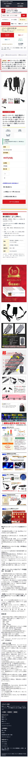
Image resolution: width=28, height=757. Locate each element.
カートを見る (14, 19)
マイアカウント (5, 19)
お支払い (3, 732)
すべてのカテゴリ (5, 23)
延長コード (7, 39)
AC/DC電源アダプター (20, 44)
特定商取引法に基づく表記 (7, 734)
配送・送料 (4, 730)
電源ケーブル (14, 23)
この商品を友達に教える (10, 196)
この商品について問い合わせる (11, 191)
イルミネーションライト (7, 44)
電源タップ (20, 23)
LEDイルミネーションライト (11, 54)
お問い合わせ (4, 741)
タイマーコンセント (20, 39)
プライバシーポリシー (6, 736)
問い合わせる (22, 19)
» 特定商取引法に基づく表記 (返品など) (10, 183)
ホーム (2, 54)
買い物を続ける (7, 187)
